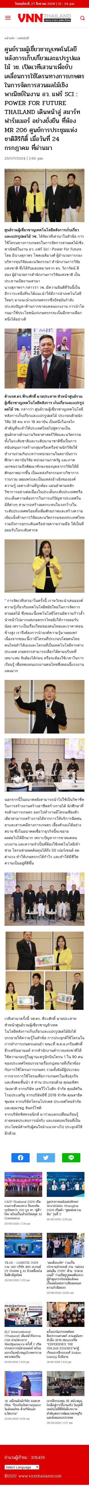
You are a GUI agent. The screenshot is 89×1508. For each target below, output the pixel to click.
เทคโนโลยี (23, 38)
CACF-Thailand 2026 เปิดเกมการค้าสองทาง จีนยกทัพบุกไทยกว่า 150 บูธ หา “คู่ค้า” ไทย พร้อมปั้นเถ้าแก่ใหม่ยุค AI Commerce (23, 1210)
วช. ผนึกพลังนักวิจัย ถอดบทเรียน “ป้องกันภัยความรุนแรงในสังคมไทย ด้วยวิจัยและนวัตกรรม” (23, 1407)
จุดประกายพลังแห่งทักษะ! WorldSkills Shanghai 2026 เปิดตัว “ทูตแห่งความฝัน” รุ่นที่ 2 (64, 1208)
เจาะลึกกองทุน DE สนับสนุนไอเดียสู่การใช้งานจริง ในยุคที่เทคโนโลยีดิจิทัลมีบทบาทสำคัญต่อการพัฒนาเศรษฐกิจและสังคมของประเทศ (65, 1409)
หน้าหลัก (10, 38)
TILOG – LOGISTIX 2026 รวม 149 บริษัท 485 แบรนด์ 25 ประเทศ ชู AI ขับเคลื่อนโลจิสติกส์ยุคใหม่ (23, 1269)
